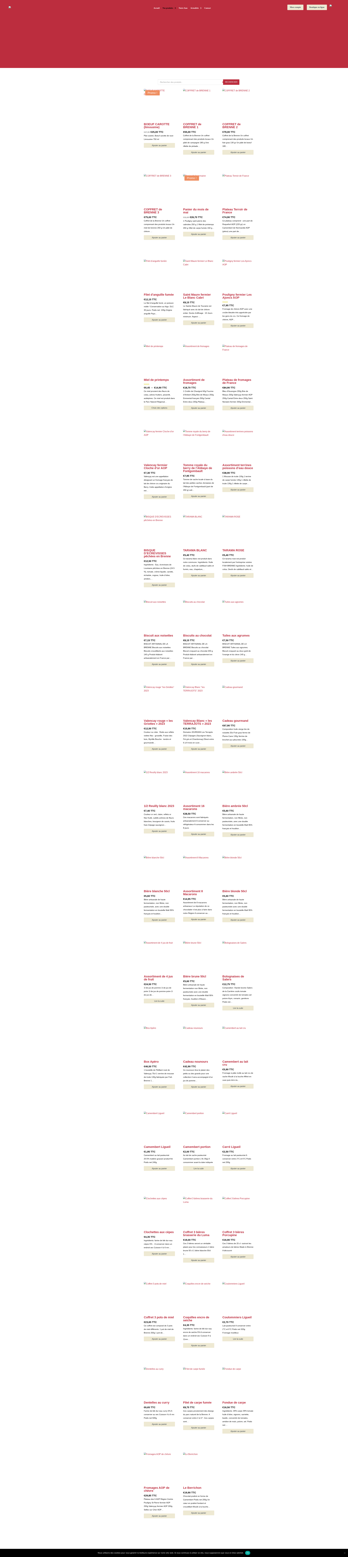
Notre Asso (183, 8)
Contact (207, 8)
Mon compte (295, 7)
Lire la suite (159, 1001)
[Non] (344, 1553)
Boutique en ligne (316, 7)
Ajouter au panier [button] (159, 145)
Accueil (157, 8)
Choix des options (159, 408)
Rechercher (231, 82)
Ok (247, 1553)
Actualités (194, 8)
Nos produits (168, 8)
